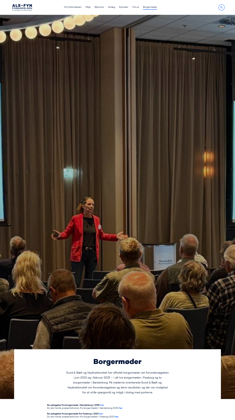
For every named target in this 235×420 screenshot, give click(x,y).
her (102, 405)
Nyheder (123, 7)
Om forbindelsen (73, 7)
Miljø (88, 7)
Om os (135, 7)
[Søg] (221, 7)
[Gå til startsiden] (22, 7)
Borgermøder (150, 7)
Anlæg (111, 7)
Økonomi (99, 7)
